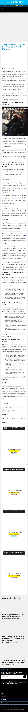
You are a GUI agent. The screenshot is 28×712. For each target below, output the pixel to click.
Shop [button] (2, 693)
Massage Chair (5, 407)
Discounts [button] (3, 696)
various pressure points (17, 195)
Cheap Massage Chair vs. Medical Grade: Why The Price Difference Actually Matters (13, 638)
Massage (11, 407)
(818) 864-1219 (16, 2)
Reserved (23, 709)
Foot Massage (5, 410)
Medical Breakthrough (14, 709)
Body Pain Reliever (19, 407)
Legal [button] (2, 706)
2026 (8, 709)
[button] (2, 10)
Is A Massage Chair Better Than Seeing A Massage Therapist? (13, 418)
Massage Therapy (13, 410)
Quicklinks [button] (3, 699)
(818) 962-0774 (18, 5)
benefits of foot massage (7, 144)
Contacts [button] (3, 703)
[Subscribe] (24, 676)
